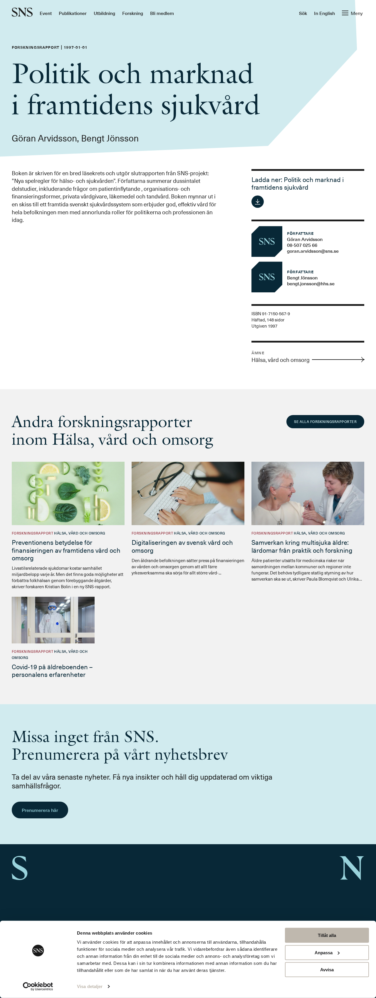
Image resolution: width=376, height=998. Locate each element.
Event (46, 13)
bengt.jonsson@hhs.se (311, 283)
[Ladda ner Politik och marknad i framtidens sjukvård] (257, 201)
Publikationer (73, 13)
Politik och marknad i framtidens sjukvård (297, 183)
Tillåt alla (327, 935)
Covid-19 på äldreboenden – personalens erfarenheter (52, 670)
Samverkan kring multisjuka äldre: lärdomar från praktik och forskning (301, 545)
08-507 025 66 (302, 244)
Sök (303, 13)
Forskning (132, 13)
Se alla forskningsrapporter (325, 421)
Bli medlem (162, 13)
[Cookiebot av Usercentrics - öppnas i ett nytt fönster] (38, 986)
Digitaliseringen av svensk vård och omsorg (182, 545)
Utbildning (104, 13)
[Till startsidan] (22, 13)
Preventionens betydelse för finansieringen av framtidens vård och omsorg (66, 549)
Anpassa (324, 952)
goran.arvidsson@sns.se (313, 250)
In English (324, 13)
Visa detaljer (90, 986)
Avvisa (327, 969)
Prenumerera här (40, 809)
